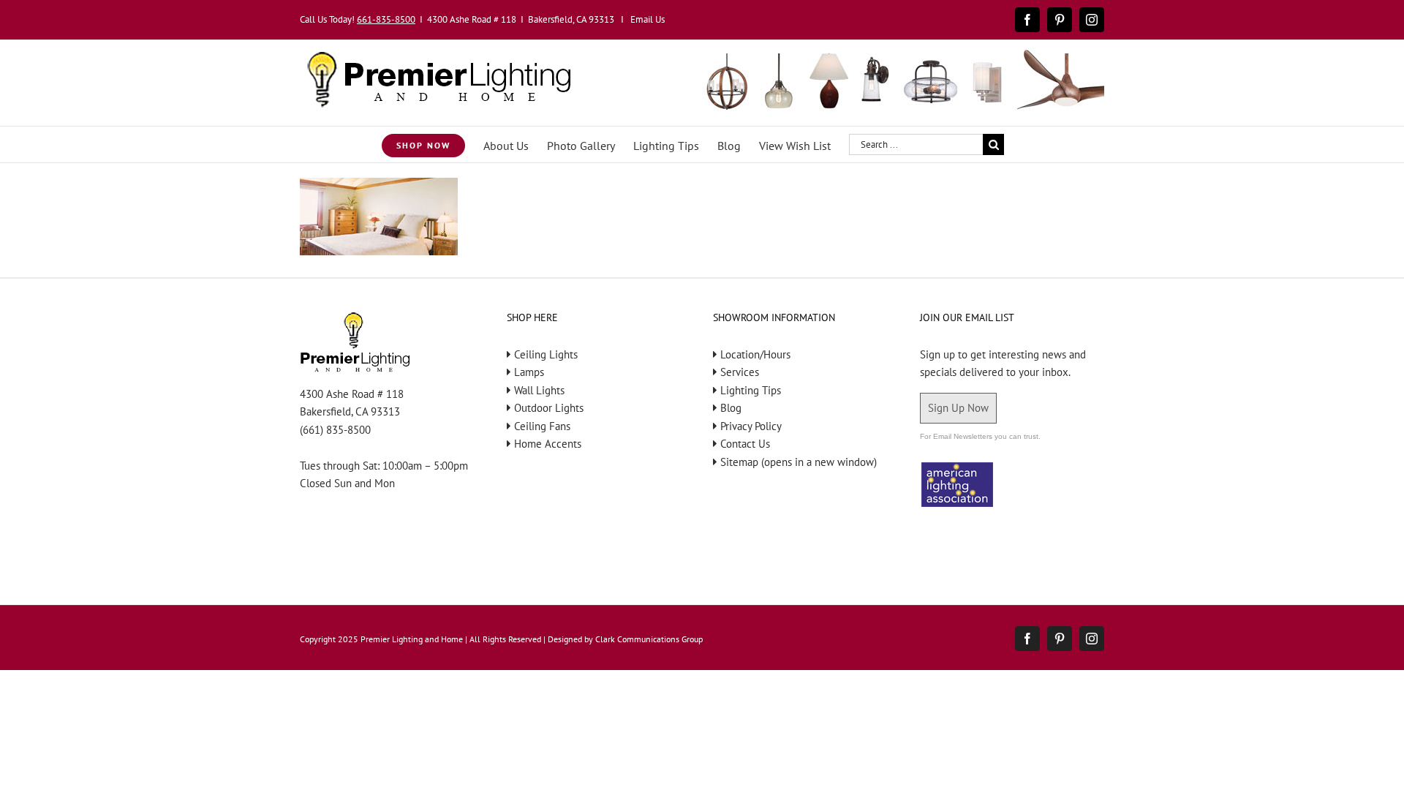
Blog (730, 408)
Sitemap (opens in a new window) (798, 462)
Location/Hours (755, 354)
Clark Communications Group (649, 638)
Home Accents (547, 444)
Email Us (647, 19)
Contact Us (745, 444)
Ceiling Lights (546, 354)
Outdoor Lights (549, 408)
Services (739, 372)
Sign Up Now (958, 408)
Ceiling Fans (542, 426)
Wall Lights (539, 390)
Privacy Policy (751, 426)
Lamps (529, 372)
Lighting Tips (750, 390)
